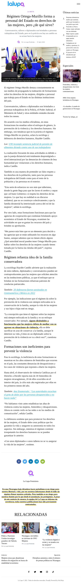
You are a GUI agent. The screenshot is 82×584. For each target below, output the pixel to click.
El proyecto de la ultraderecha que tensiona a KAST (71, 55)
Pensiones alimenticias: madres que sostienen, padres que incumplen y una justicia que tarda (73, 21)
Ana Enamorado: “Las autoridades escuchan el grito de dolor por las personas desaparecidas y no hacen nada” (30, 394)
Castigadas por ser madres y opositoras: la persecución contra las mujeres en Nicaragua (72, 46)
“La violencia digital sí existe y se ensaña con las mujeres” (51, 542)
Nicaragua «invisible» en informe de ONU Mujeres (30, 538)
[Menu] (78, 4)
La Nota (30, 11)
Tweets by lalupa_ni (70, 117)
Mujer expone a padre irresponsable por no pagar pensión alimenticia (72, 37)
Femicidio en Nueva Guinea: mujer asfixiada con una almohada (73, 29)
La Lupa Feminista (29, 42)
